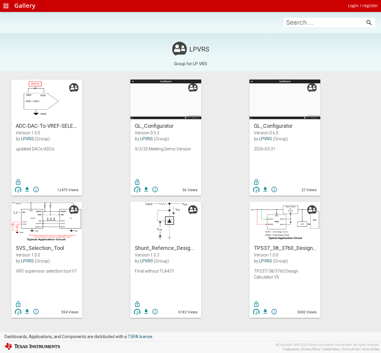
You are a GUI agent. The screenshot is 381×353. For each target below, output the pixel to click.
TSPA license (140, 336)
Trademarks (291, 349)
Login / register (363, 5)
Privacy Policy (311, 349)
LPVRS (27, 138)
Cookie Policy (331, 349)
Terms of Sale (371, 349)
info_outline (36, 189)
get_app (27, 189)
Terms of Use (351, 349)
